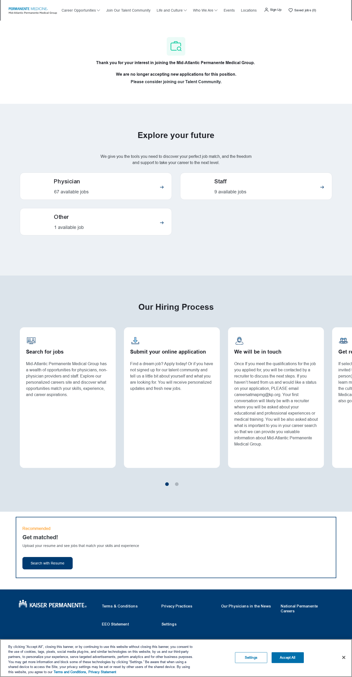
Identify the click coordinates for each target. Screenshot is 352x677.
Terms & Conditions (120, 606)
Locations (249, 10)
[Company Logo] (32, 10)
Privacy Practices (177, 606)
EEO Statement (115, 624)
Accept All (287, 657)
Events (229, 10)
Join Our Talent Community (128, 10)
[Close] (343, 657)
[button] (273, 9)
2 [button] (177, 484)
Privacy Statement (102, 672)
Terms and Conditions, (70, 672)
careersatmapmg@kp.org (257, 394)
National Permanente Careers (299, 608)
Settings (169, 624)
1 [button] (167, 484)
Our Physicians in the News (246, 606)
